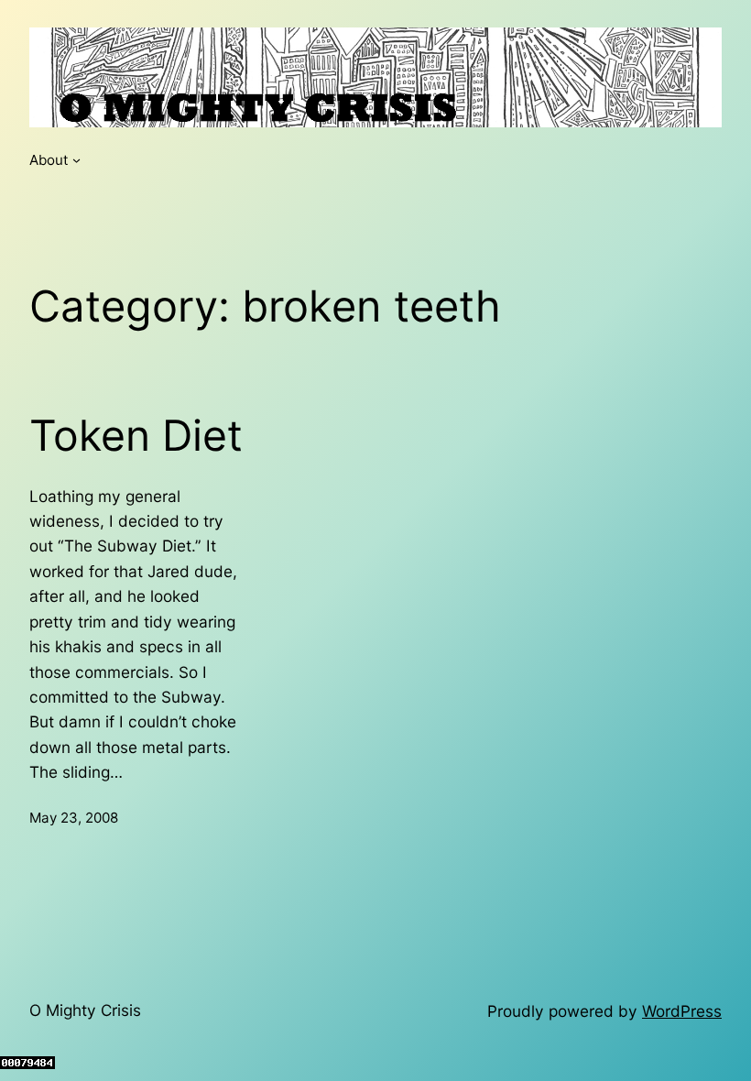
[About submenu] (76, 160)
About (49, 160)
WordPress (682, 1011)
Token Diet (136, 435)
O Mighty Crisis (85, 1010)
